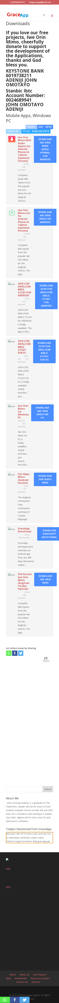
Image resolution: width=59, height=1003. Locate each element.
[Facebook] (14, 653)
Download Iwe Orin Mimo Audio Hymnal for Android (45, 149)
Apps (8, 978)
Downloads (21, 978)
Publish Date (40, 131)
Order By (13, 131)
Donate (36, 982)
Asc (40, 127)
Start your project (40, 978)
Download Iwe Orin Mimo (45, 579)
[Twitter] (20, 653)
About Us (24, 974)
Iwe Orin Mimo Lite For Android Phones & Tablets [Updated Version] (24, 220)
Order (31, 127)
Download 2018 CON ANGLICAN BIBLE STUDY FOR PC (44, 351)
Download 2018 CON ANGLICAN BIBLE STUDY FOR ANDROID (46, 295)
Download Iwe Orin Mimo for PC (42, 412)
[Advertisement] (29, 700)
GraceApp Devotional (24, 530)
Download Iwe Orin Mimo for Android (45, 217)
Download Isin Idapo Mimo (45, 479)
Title (26, 131)
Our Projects (39, 974)
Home (13, 974)
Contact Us (22, 982)
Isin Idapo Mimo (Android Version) (23, 478)
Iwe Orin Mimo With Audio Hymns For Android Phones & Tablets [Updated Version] (24, 149)
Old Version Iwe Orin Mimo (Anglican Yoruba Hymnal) (25, 581)
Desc (49, 127)
